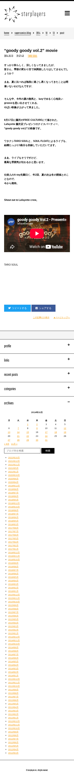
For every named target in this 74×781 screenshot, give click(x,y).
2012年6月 (13, 742)
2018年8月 (13, 510)
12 (65, 428)
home (6, 33)
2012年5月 (13, 746)
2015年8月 (13, 609)
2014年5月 (13, 661)
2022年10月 (14, 457)
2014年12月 (14, 637)
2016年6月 (13, 574)
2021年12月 (14, 461)
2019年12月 (14, 486)
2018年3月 (13, 524)
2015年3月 (13, 626)
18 (55, 432)
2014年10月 (14, 644)
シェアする (45, 308)
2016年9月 (13, 563)
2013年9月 (13, 690)
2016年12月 (14, 552)
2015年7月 (13, 612)
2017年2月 (13, 545)
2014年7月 (13, 654)
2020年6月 (13, 479)
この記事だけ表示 (41, 317)
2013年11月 (14, 683)
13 (54, 33)
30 (37, 440)
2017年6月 (13, 535)
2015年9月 (13, 605)
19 (65, 432)
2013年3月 (13, 711)
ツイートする (19, 308)
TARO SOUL (32, 56)
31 (46, 440)
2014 (38, 33)
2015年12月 (14, 595)
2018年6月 (13, 517)
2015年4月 (13, 623)
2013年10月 (14, 686)
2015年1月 (13, 633)
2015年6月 (13, 616)
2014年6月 (13, 658)
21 (18, 436)
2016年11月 (14, 556)
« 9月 (6, 444)
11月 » (14, 444)
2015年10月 (14, 602)
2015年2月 (13, 630)
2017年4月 (13, 542)
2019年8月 (13, 489)
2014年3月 (13, 668)
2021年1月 (13, 472)
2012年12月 (14, 721)
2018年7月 (13, 514)
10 (46, 33)
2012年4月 (13, 749)
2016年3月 (13, 584)
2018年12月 (14, 503)
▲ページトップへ (61, 317)
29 (28, 440)
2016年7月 (13, 570)
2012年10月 (14, 728)
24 (46, 436)
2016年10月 (14, 559)
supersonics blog (23, 33)
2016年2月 (13, 588)
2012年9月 (13, 732)
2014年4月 (13, 665)
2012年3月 (13, 753)
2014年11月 (14, 640)
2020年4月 (13, 482)
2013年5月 (13, 704)
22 (28, 436)
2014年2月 (13, 672)
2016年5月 (13, 577)
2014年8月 (13, 651)
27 (9, 440)
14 (18, 432)
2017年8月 (13, 528)
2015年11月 (14, 598)
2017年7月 (13, 531)
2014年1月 (13, 675)
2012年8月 (13, 735)
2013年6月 (13, 700)
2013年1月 (13, 718)
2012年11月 (14, 725)
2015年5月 (13, 619)
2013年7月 (13, 697)
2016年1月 (13, 591)
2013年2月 (13, 714)
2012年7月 (13, 739)
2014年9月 (13, 647)
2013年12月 (14, 679)
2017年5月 (13, 538)
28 (18, 440)
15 (28, 432)
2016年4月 (13, 581)
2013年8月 (13, 693)
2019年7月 (13, 493)
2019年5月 (13, 500)
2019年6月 (13, 496)
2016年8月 (13, 566)
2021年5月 (13, 468)
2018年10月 (14, 507)
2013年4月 (13, 707)
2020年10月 (14, 475)
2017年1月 (13, 549)
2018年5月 (13, 521)
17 (46, 432)
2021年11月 (14, 465)
